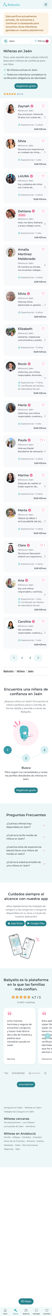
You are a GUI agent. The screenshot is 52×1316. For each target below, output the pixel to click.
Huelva (40, 1141)
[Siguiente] (38, 657)
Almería (31, 1141)
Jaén (17, 1149)
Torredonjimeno (12, 1122)
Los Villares (28, 1122)
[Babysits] (11, 4)
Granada (37, 1137)
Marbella (8, 1145)
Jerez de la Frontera (14, 1141)
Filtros (42, 41)
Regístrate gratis (26, 86)
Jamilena (30, 1126)
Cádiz (18, 1145)
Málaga (16, 1137)
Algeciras (8, 1149)
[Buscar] (5, 41)
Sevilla (7, 1137)
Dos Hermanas (30, 1145)
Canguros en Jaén (13, 1107)
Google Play (37, 923)
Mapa (27, 1301)
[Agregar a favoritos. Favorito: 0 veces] (43, 106)
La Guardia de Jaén (14, 1126)
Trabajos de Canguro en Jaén (19, 1111)
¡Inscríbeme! (26, 1084)
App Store (16, 923)
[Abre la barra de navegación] (46, 4)
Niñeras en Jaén (33, 1107)
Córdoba (26, 1137)
